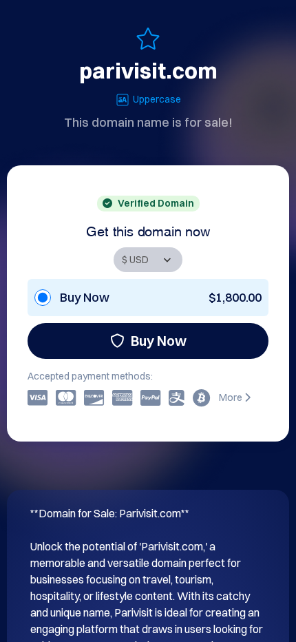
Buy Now (159, 340)
